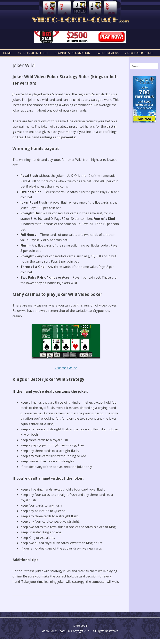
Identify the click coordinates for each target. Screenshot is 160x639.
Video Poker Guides (139, 53)
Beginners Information (72, 53)
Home (7, 53)
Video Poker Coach (54, 631)
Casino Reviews (107, 53)
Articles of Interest (33, 53)
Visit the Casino (66, 368)
